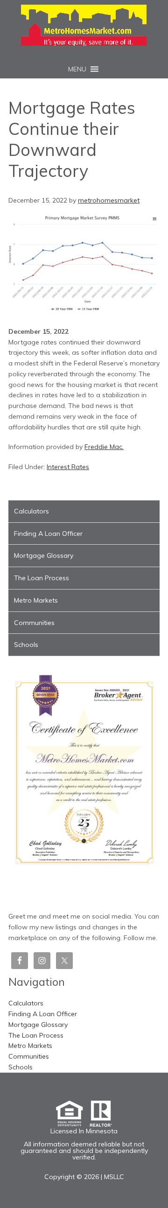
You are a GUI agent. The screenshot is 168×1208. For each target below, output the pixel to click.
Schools (26, 644)
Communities (34, 622)
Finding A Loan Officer (48, 533)
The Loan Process (41, 578)
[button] (77, 69)
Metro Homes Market (84, 25)
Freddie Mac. (104, 446)
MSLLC (114, 1177)
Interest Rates (68, 467)
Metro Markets (36, 600)
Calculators (31, 511)
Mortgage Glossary (43, 555)
